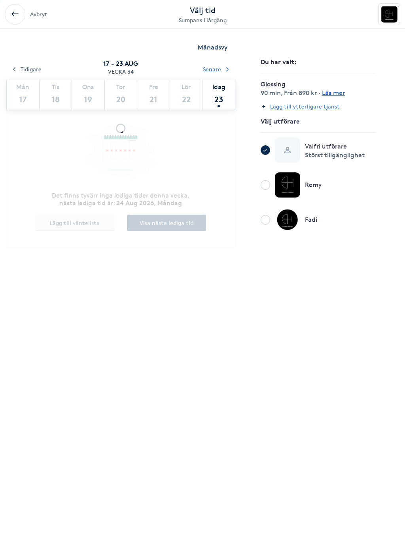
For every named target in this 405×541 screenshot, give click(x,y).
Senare (212, 69)
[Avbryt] (15, 14)
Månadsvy (212, 47)
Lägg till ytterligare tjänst (305, 106)
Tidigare (31, 69)
